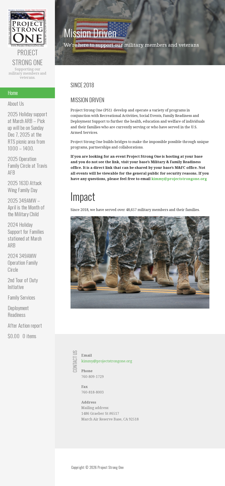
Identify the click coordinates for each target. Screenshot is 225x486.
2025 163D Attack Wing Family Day (25, 186)
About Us (16, 103)
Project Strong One (27, 57)
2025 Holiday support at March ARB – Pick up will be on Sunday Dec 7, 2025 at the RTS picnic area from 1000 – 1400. (27, 131)
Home (13, 92)
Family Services (21, 297)
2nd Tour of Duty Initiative (23, 283)
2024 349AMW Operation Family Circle (23, 262)
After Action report (25, 325)
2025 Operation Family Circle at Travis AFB (27, 165)
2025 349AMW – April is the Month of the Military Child (26, 207)
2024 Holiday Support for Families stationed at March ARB (26, 234)
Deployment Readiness (18, 311)
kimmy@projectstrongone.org (179, 179)
